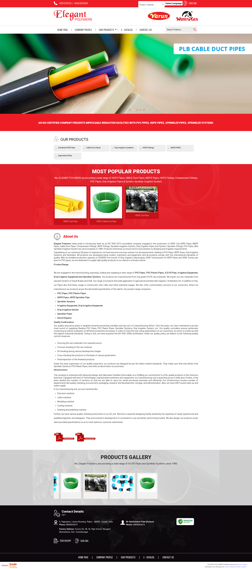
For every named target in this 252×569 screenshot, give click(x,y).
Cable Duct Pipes (93, 148)
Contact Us (146, 30)
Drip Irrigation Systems (124, 148)
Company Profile (83, 30)
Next (244, 75)
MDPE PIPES (176, 148)
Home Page (62, 30)
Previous (8, 75)
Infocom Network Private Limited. (236, 567)
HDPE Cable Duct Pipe (106, 221)
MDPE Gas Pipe (70, 221)
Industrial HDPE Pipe (66, 148)
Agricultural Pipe (65, 155)
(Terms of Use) (242, 564)
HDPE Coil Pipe (142, 215)
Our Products (106, 30)
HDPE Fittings (148, 148)
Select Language (174, 3)
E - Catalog (127, 30)
